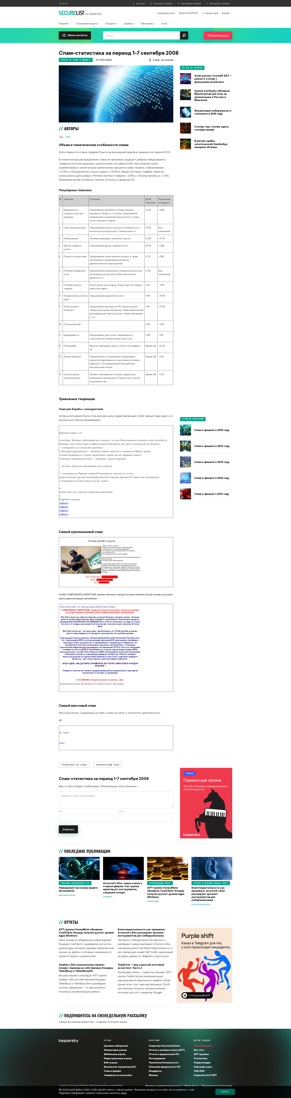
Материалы (147, 23)
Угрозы (107, 1040)
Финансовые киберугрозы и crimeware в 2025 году (212, 112)
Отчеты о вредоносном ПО (164, 1054)
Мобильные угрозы (115, 1054)
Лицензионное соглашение (217, 1085)
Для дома (140, 3)
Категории (154, 1040)
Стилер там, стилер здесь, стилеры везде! (211, 128)
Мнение (153, 1075)
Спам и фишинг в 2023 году (211, 461)
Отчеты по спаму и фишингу (75, 60)
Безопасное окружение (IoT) (120, 1066)
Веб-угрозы (110, 1062)
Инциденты (155, 1070)
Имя (61, 811)
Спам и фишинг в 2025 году (211, 429)
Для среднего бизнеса (191, 3)
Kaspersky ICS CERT (205, 1075)
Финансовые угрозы (115, 1049)
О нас (164, 23)
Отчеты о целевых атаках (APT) (211, 883)
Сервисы (128, 23)
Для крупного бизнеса (220, 3)
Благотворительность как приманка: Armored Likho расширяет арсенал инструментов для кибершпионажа (208, 894)
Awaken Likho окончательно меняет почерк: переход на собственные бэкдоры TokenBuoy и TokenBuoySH (86, 967)
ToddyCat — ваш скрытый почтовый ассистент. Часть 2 (141, 966)
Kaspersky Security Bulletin (164, 1045)
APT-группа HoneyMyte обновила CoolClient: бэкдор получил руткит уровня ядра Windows (165, 892)
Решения (63, 23)
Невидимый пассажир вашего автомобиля (78, 889)
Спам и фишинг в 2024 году (212, 445)
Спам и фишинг (112, 1070)
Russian (226, 13)
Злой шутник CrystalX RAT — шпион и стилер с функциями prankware (213, 78)
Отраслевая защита (86, 23)
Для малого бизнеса (163, 3)
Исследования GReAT (160, 883)
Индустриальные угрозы (118, 1058)
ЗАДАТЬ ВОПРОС (188, 13)
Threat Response (203, 1045)
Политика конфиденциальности (163, 1085)
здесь (124, 1093)
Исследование (157, 1058)
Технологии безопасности (163, 1062)
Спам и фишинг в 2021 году (211, 493)
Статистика (200, 1058)
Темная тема (211, 13)
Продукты (110, 23)
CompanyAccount (166, 13)
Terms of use (191, 1085)
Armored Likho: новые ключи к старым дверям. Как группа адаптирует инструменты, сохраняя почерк (122, 888)
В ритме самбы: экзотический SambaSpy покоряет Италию (211, 144)
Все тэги (199, 1049)
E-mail (121, 811)
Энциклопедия (202, 1062)
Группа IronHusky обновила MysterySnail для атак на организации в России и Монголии (212, 95)
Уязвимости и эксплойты (118, 1075)
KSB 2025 (199, 1070)
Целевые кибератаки (116, 1045)
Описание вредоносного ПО (75, 883)
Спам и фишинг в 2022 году (211, 477)
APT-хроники (201, 1054)
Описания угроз (203, 1066)
